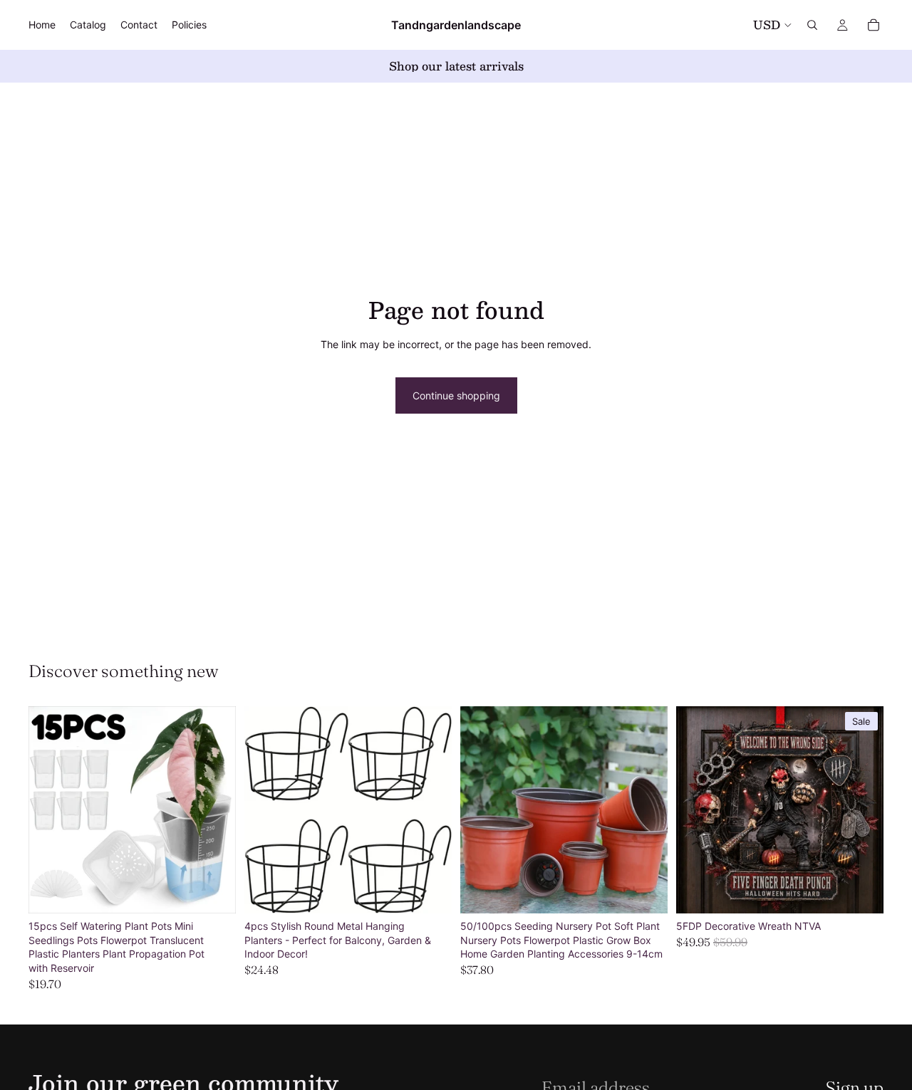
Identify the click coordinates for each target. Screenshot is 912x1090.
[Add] (429, 891)
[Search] (812, 25)
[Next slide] (214, 810)
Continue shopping (456, 395)
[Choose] (214, 891)
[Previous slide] (49, 810)
